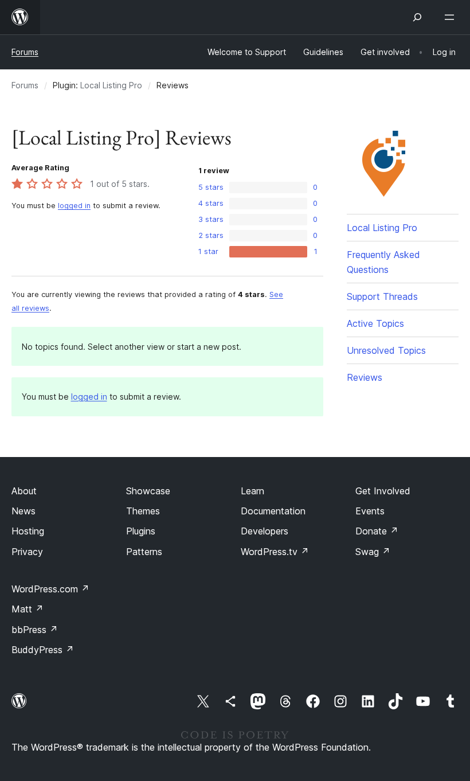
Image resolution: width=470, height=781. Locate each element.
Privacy (27, 551)
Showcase (148, 491)
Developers (264, 531)
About (24, 491)
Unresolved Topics (386, 350)
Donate (376, 531)
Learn (252, 491)
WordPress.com (50, 589)
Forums (24, 52)
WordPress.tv (275, 551)
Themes (143, 511)
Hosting (27, 531)
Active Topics (375, 323)
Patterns (144, 551)
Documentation (273, 511)
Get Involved (382, 491)
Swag (372, 551)
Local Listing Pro (111, 85)
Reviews (364, 377)
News (23, 511)
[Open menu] (451, 17)
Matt (27, 609)
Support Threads (382, 296)
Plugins (140, 531)
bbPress (34, 629)
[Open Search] (417, 17)
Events (370, 511)
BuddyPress (42, 649)
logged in (74, 205)
